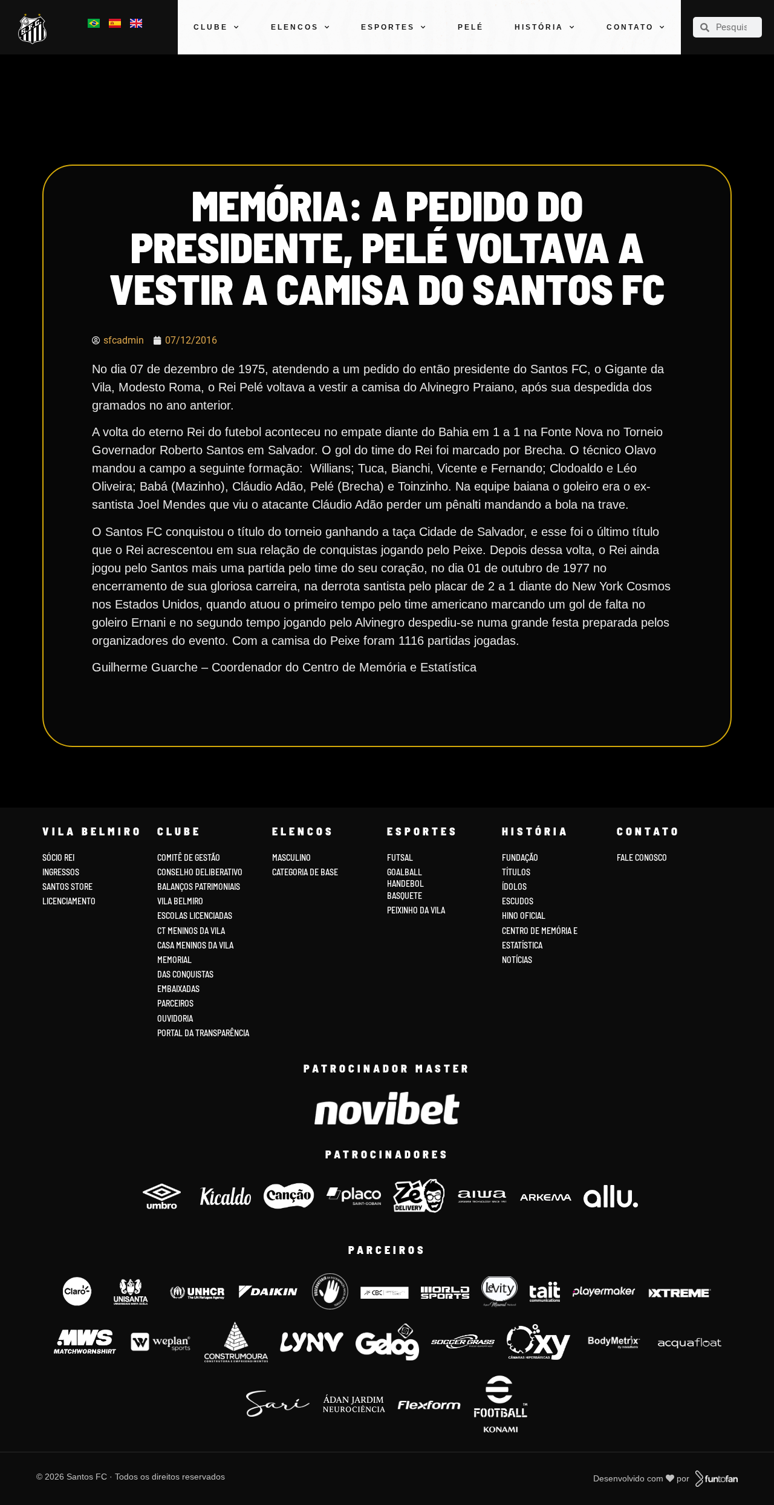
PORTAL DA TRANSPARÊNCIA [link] (203, 1033)
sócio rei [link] (58, 857)
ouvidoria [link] (175, 1018)
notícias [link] (517, 960)
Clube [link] (211, 27)
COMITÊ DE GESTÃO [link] (188, 857)
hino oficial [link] (523, 915)
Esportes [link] (388, 27)
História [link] (539, 27)
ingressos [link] (60, 872)
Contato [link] (630, 27)
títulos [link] (516, 872)
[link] (35, 29)
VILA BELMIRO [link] (180, 901)
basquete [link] (404, 895)
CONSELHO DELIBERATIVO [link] (199, 872)
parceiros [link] (175, 1003)
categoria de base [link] (306, 872)
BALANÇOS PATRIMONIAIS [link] (198, 886)
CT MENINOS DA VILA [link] (191, 931)
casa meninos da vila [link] (195, 945)
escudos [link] (517, 901)
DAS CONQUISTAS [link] (185, 974)
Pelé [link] (471, 27)
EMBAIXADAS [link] (178, 989)
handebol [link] (405, 883)
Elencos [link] (295, 27)
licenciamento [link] (69, 901)
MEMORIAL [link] (174, 960)
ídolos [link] (514, 886)
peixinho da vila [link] (416, 910)
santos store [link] (67, 886)
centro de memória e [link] (539, 931)
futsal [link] (400, 857)
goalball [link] (404, 872)
